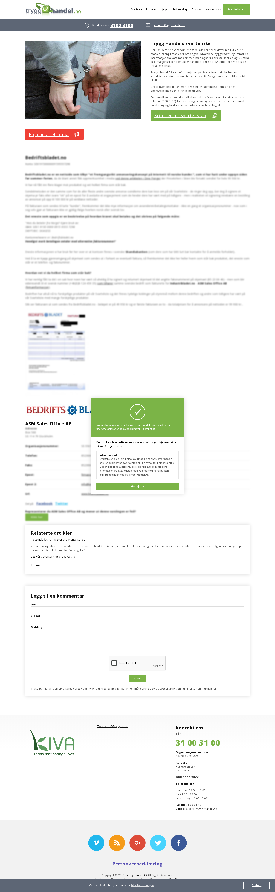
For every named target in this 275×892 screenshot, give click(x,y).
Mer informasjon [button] (142, 885)
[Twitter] (158, 843)
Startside (137, 9)
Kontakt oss (213, 9)
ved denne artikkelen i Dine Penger (138, 178)
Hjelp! (164, 9)
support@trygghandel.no (169, 25)
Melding (36, 627)
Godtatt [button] (256, 885)
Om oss (197, 9)
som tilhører (105, 283)
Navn (34, 604)
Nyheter (151, 9)
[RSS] (117, 843)
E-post (35, 616)
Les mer (36, 565)
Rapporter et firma (49, 134)
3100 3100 (121, 25)
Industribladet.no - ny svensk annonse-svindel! (58, 539)
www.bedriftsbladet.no (95, 494)
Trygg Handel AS (136, 875)
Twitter (61, 503)
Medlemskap (179, 9)
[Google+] (137, 843)
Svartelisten (236, 9)
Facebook (44, 503)
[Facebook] (179, 843)
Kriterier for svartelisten (180, 115)
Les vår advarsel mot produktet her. (54, 556)
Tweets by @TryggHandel (112, 726)
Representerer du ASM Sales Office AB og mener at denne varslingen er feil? (80, 511)
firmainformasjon (37, 287)
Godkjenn (137, 486)
